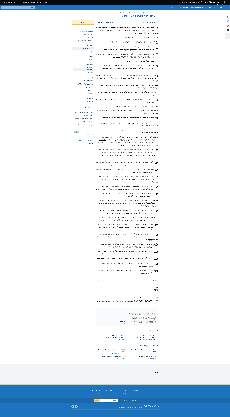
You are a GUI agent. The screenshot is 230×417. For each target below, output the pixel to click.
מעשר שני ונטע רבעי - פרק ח (115, 337)
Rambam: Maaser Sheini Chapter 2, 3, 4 (113, 356)
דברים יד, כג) (115, 137)
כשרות (110, 393)
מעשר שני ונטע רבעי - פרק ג (147, 356)
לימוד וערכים (210, 8)
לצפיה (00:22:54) (152, 358)
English (91, 143)
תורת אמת (143, 300)
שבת (111, 392)
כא (155, 244)
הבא (105, 21)
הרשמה (124, 393)
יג (156, 170)
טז (156, 194)
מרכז (151, 412)
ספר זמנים (122, 319)
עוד (92, 77)
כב (156, 252)
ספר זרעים (135, 12)
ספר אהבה (122, 317)
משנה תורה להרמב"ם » (149, 312)
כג (156, 259)
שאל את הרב (31, 2)
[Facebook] (76, 406)
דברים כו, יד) (112, 27)
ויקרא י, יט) (107, 78)
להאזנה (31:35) (152, 353)
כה (155, 271)
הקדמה (123, 312)
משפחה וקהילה (183, 8)
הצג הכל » (121, 339)
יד (156, 177)
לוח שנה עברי (122, 390)
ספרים (156, 12)
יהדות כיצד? (222, 8)
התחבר (44, 2)
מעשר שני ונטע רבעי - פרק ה (146, 337)
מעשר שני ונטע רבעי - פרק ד (146, 335)
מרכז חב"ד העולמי (111, 405)
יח (156, 211)
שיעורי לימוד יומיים (121, 392)
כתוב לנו (74, 412)
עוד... (124, 323)
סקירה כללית (97, 389)
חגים (111, 389)
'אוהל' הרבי (97, 392)
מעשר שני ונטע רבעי (124, 12)
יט (156, 225)
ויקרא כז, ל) (116, 57)
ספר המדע (122, 315)
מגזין (137, 392)
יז (157, 201)
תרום (9, 2)
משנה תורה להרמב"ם (146, 12)
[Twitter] (72, 406)
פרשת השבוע (109, 395)
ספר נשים (122, 321)
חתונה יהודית (109, 390)
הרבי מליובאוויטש (96, 390)
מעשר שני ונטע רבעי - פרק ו (146, 339)
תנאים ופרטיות (81, 412)
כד (156, 264)
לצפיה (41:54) (115, 353)
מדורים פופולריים (197, 8)
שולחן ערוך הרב (96, 393)
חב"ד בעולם (97, 395)
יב (156, 163)
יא (156, 150)
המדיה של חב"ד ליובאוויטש (143, 412)
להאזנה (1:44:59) (121, 358)
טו (156, 187)
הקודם (148, 21)
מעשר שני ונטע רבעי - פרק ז (115, 335)
